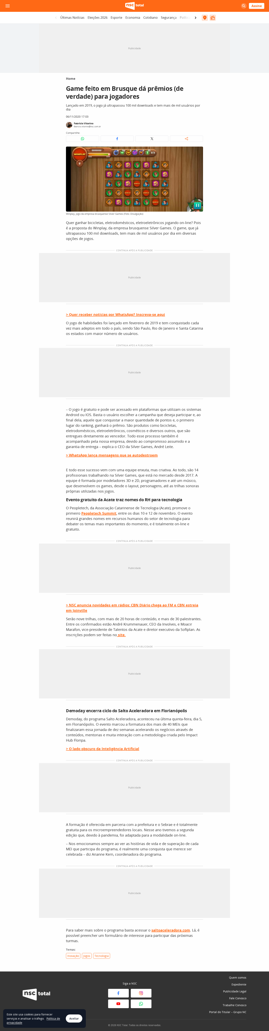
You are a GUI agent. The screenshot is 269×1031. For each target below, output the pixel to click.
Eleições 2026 (98, 17)
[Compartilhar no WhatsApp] (82, 139)
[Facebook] (118, 993)
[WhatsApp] (141, 1003)
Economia (132, 17)
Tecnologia (102, 956)
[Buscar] (244, 6)
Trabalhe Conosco (234, 1005)
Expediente (239, 984)
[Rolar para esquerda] (56, 17)
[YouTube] (118, 1003)
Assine (256, 6)
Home (70, 78)
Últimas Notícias (72, 17)
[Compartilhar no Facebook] (117, 139)
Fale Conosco (237, 998)
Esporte (116, 17)
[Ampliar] (198, 152)
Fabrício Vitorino (83, 123)
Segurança (169, 17)
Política (185, 17)
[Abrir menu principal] (7, 6)
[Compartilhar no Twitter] (151, 139)
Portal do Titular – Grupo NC (227, 1012)
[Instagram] (141, 993)
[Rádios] (213, 18)
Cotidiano (150, 17)
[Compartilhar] (186, 139)
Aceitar (74, 1018)
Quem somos (237, 977)
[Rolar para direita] (195, 17)
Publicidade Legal (234, 991)
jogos (86, 956)
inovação (73, 956)
